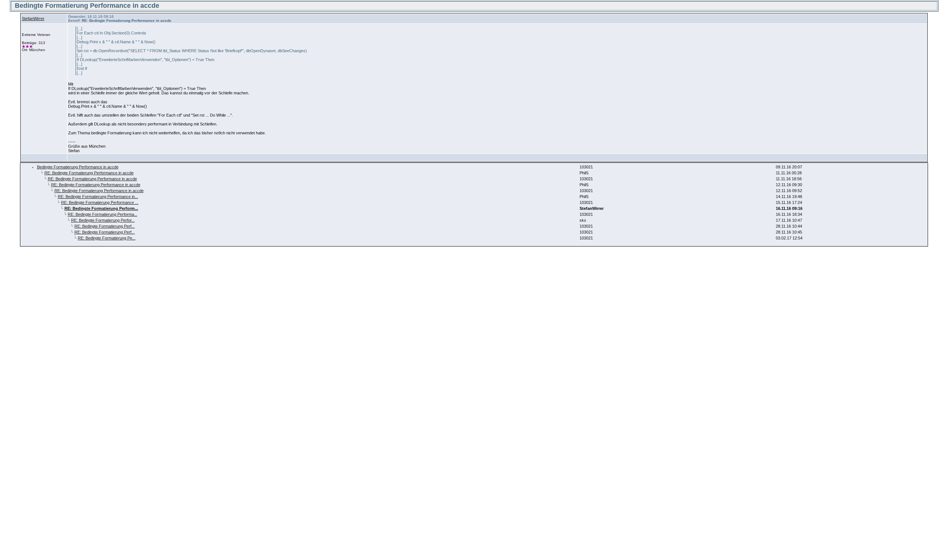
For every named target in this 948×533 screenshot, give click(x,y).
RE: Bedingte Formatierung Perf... (104, 226)
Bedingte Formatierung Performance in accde (77, 167)
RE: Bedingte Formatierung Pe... (107, 238)
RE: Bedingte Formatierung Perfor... (103, 220)
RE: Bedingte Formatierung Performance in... (98, 196)
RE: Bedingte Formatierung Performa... (102, 214)
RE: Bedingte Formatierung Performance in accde (89, 173)
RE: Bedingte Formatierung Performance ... (99, 202)
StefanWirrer (33, 18)
